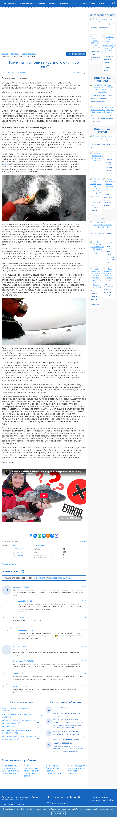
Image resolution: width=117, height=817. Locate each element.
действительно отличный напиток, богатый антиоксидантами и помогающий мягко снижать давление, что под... (69, 736)
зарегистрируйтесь (60, 578)
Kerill (15, 545)
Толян (15, 674)
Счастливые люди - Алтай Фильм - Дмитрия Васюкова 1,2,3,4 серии (102, 118)
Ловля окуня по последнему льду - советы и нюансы (95, 203)
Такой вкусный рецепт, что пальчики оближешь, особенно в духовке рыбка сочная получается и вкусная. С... (68, 748)
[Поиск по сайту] (113, 3)
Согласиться (58, 813)
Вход (85, 3)
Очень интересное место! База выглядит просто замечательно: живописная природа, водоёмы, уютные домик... (69, 713)
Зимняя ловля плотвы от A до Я (102, 146)
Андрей (56, 743)
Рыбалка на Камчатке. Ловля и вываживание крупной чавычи (109, 63)
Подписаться (78, 54)
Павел (16, 617)
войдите (40, 578)
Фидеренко (22, 630)
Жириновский (19, 661)
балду (6, 164)
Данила (16, 587)
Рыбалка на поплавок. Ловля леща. (102, 29)
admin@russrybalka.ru (103, 800)
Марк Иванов (58, 719)
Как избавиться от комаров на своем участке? (108, 289)
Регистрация (97, 3)
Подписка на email (59, 803)
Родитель (21, 611)
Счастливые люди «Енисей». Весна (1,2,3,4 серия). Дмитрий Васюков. (102, 98)
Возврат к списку (9, 564)
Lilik (54, 708)
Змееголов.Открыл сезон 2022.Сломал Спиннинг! (96, 56)
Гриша (20, 601)
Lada (15, 647)
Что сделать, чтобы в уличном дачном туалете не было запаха (96, 297)
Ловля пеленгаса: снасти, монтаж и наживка (108, 200)
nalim (15, 686)
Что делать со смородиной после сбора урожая (102, 234)
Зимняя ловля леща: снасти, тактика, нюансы (109, 166)
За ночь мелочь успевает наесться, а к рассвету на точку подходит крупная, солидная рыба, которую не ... (68, 725)
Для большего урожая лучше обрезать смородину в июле (110, 254)
